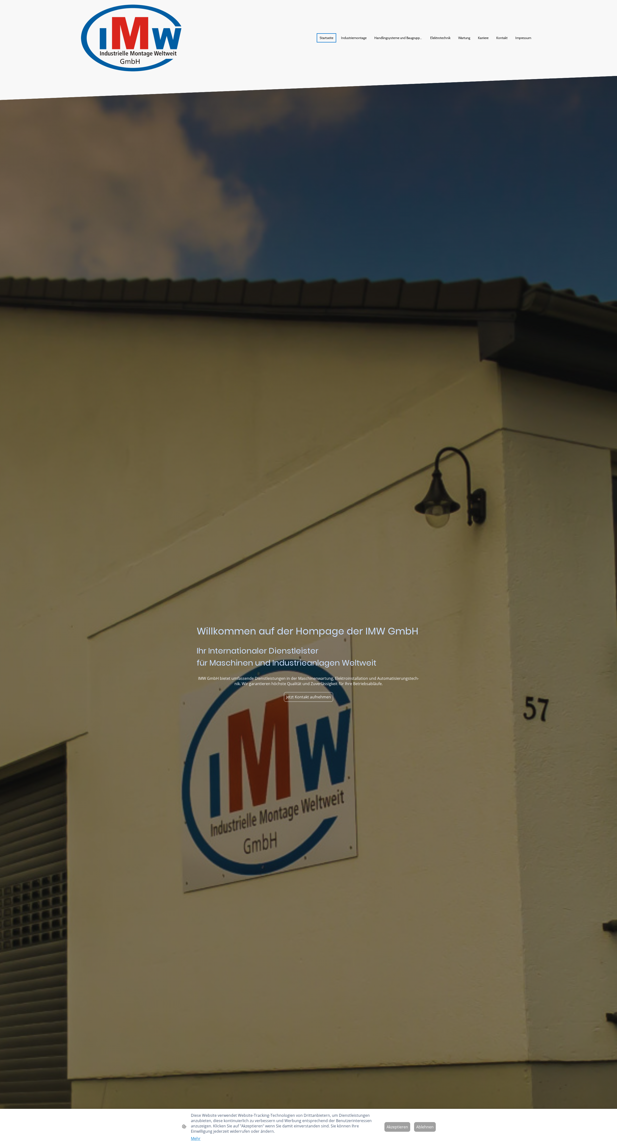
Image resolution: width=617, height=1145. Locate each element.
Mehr (196, 1138)
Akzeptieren (397, 1127)
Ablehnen (425, 1127)
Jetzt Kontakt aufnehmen (308, 697)
